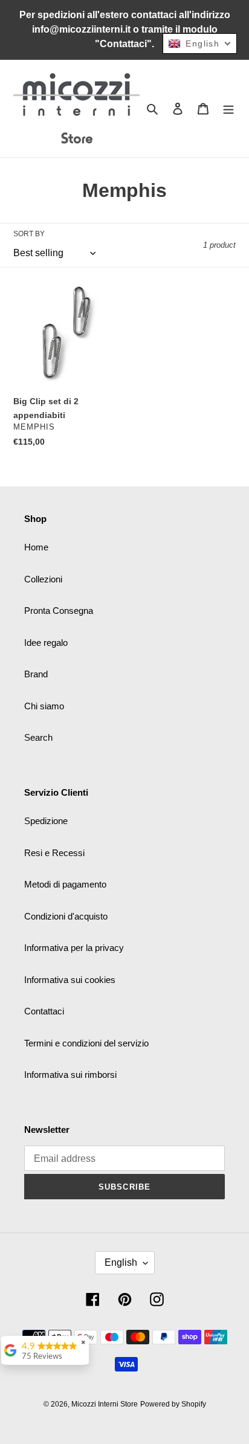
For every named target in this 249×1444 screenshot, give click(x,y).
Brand (36, 674)
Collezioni (43, 579)
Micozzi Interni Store (104, 1404)
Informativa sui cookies (69, 980)
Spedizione (46, 821)
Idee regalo (46, 642)
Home (36, 547)
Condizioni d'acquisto (66, 916)
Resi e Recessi (54, 853)
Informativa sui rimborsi (70, 1074)
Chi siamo (44, 706)
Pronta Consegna (58, 610)
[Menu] (228, 108)
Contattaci (44, 1011)
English (121, 1262)
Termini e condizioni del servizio (86, 1043)
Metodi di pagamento (65, 884)
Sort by (29, 234)
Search (38, 737)
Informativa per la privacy (74, 948)
